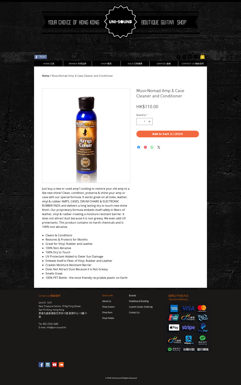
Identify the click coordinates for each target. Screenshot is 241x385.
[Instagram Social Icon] (47, 364)
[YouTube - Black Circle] (190, 57)
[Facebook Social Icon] (41, 364)
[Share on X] (159, 147)
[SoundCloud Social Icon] (61, 364)
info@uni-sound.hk (56, 327)
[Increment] (149, 121)
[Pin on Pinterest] (145, 147)
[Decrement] (139, 121)
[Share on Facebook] (139, 147)
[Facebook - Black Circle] (178, 57)
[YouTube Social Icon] (54, 364)
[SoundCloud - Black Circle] (196, 57)
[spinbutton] (144, 121)
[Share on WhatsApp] (152, 147)
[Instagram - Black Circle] (184, 57)
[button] (202, 56)
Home (45, 76)
